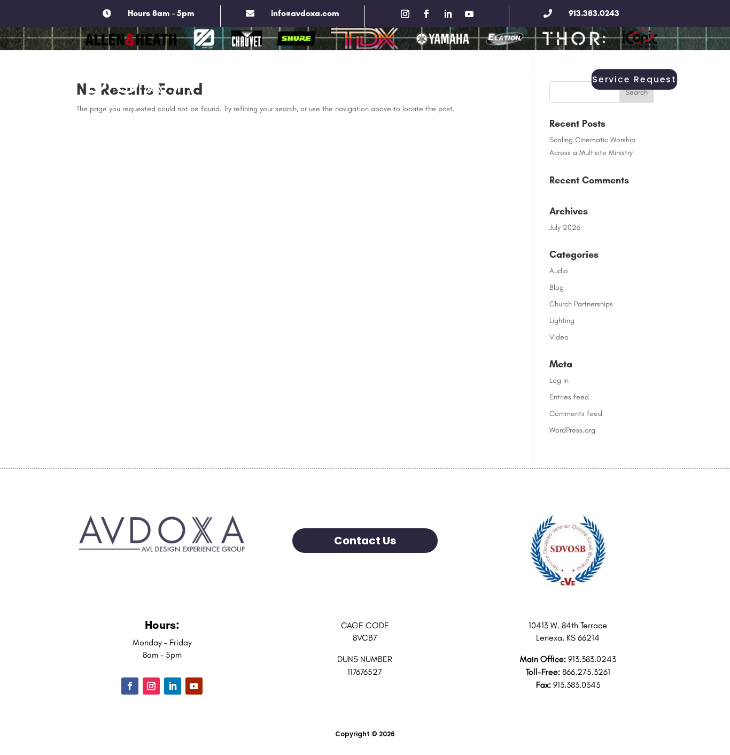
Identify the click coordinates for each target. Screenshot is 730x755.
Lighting (561, 320)
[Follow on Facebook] (426, 13)
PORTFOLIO (376, 77)
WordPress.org (572, 430)
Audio (558, 270)
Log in (559, 380)
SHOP (537, 77)
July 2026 (564, 227)
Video (559, 337)
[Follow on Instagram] (405, 13)
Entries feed (569, 397)
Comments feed (575, 413)
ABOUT (197, 77)
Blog (556, 287)
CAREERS (434, 77)
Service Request (634, 80)
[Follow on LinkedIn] (447, 13)
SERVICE (319, 77)
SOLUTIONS (261, 77)
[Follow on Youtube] (469, 13)
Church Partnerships (581, 304)
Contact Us (365, 540)
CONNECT (490, 77)
